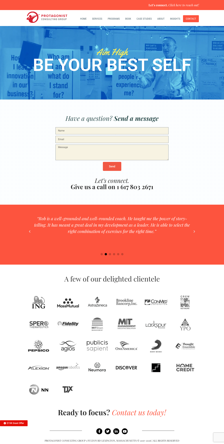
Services (97, 18)
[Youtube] (125, 431)
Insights (175, 18)
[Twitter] (108, 431)
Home (83, 18)
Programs (114, 18)
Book (128, 18)
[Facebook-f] (99, 431)
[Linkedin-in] (116, 431)
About (161, 18)
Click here (175, 5)
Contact (191, 18)
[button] (29, 231)
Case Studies (144, 18)
